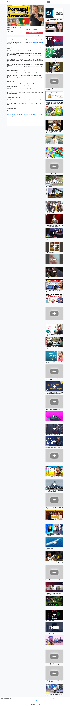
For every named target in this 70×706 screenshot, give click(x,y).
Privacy (37, 701)
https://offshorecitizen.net (35, 42)
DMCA (37, 700)
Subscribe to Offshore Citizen (34, 32)
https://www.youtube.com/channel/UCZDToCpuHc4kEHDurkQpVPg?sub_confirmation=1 (24, 114)
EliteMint (9, 1)
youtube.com (37, 704)
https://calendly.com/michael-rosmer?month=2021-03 (20, 41)
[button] (48, 2)
